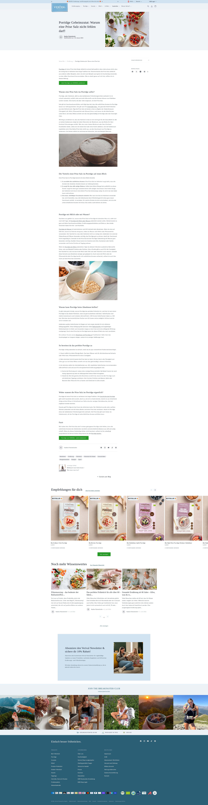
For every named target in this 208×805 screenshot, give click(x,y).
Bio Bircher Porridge (95, 543)
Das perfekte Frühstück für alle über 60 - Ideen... (104, 593)
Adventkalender (56, 785)
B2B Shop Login (82, 782)
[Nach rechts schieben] (155, 490)
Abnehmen (63, 456)
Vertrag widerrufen (110, 769)
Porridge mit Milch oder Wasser (81, 221)
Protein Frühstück (56, 766)
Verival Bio (62, 61)
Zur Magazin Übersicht (97, 565)
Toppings (54, 776)
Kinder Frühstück (56, 769)
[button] (76, 6)
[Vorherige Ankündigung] (52, 1)
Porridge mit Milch (71, 247)
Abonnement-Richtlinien (111, 760)
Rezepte (74, 459)
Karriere (80, 772)
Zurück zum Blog (105, 477)
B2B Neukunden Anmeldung (86, 779)
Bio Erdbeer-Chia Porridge (59, 543)
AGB (105, 757)
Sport (79, 459)
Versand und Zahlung (110, 763)
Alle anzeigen (104, 554)
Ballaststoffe (97, 326)
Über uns (80, 753)
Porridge (62, 69)
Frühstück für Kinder (89, 456)
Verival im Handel (83, 766)
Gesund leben (101, 456)
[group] (17, 712)
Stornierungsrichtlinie (120, 801)
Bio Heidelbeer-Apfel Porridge (136, 543)
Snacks (53, 772)
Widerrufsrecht (109, 766)
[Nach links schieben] (151, 490)
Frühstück (79, 456)
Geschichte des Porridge (107, 396)
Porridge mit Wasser (65, 229)
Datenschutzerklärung (111, 772)
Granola (53, 760)
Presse (80, 769)
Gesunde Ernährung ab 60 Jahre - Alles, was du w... (138, 593)
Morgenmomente (64, 459)
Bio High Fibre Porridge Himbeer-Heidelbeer (178, 543)
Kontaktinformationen (102, 801)
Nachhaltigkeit (82, 757)
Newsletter (81, 776)
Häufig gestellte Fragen (85, 763)
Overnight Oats (92, 106)
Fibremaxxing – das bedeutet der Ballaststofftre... (65, 593)
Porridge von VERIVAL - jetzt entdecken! (73, 438)
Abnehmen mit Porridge (83, 335)
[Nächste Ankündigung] (118, 1)
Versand (94, 801)
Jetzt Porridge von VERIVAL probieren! (73, 83)
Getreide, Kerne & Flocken (59, 779)
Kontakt (106, 776)
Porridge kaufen (96, 433)
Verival (56, 801)
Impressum (107, 753)
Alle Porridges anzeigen (93, 490)
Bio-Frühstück (55, 753)
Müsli (53, 763)
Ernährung (70, 61)
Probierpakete (55, 782)
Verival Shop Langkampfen (86, 760)
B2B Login (152, 1)
